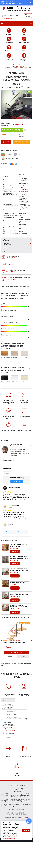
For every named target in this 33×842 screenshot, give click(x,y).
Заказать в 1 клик (23, 142)
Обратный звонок (28, 15)
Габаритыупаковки (6, 239)
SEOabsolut (25, 817)
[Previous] (2, 641)
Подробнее (15, 551)
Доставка (6, 248)
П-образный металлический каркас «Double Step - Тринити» (20, 557)
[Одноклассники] (13, 164)
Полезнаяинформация (7, 244)
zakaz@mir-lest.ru (9, 18)
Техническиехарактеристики (7, 169)
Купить (7, 142)
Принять (26, 830)
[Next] (31, 641)
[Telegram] (16, 164)
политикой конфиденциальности (8, 729)
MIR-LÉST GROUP (24, 189)
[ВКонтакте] (11, 164)
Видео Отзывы (7, 251)
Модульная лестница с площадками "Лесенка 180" (18, 605)
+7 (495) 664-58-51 (11, 16)
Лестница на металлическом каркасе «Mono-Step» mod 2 (19, 569)
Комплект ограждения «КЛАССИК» (14, 642)
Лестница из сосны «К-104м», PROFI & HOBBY (19, 545)
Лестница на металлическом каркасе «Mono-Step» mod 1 (19, 593)
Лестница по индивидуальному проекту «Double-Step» (20, 581)
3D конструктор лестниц (11, 130)
